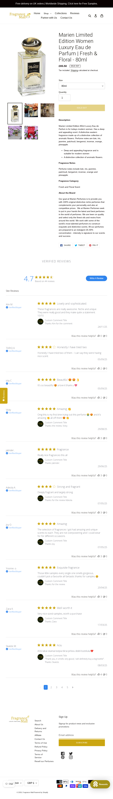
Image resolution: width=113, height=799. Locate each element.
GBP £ (30, 783)
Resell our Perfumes (44, 761)
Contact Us (40, 739)
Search (38, 720)
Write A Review (96, 278)
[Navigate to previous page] (40, 687)
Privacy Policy (41, 750)
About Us (39, 724)
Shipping (74, 70)
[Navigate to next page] (73, 687)
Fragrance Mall (28, 792)
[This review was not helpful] (104, 336)
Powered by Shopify (41, 792)
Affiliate (38, 735)
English (15, 783)
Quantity (63, 92)
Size (61, 80)
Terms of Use (41, 743)
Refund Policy (41, 747)
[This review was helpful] (99, 336)
